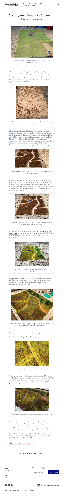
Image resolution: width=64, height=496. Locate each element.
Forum (33, 6)
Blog (41, 3)
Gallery (36, 3)
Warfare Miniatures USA (15, 490)
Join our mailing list (39, 468)
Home (23, 3)
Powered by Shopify (28, 490)
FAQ (38, 6)
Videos (26, 6)
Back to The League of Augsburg (33, 454)
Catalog (29, 3)
